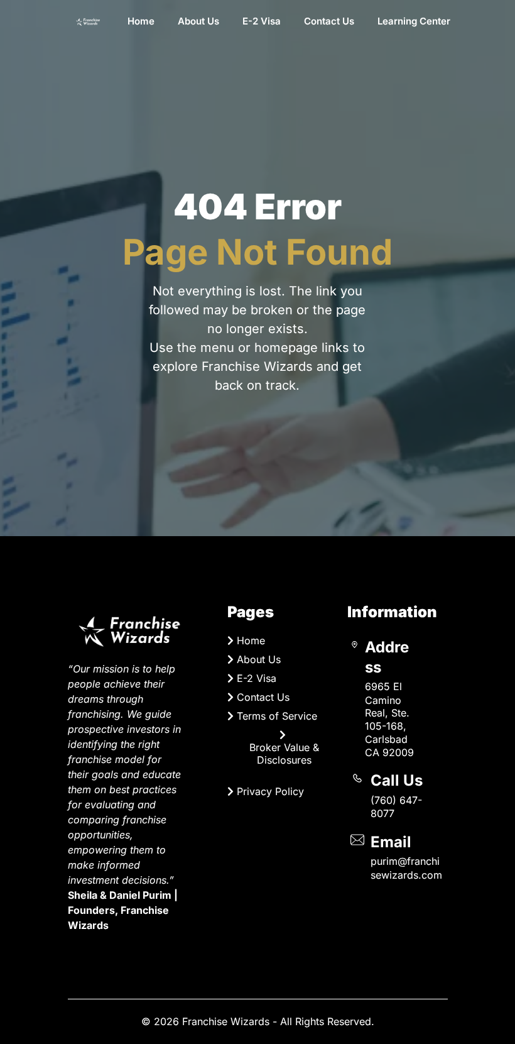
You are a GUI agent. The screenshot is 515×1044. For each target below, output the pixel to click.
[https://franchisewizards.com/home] (87, 21)
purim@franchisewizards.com (406, 868)
